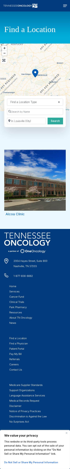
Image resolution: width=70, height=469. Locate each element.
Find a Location (18, 338)
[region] (35, 449)
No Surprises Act (19, 421)
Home (12, 286)
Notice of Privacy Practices (25, 411)
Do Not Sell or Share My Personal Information (31, 462)
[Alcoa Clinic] (35, 73)
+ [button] (4, 48)
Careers (14, 364)
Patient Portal (16, 348)
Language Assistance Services (27, 395)
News (12, 322)
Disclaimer (15, 406)
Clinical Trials (16, 302)
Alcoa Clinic (15, 214)
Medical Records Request (24, 400)
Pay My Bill (15, 354)
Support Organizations (22, 390)
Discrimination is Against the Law (28, 416)
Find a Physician (18, 343)
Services (14, 291)
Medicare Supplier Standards (26, 385)
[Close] (66, 433)
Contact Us (15, 369)
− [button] (4, 53)
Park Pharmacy (18, 307)
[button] (65, 5)
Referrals (14, 359)
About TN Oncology (20, 317)
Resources (15, 312)
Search (57, 120)
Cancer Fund (16, 296)
